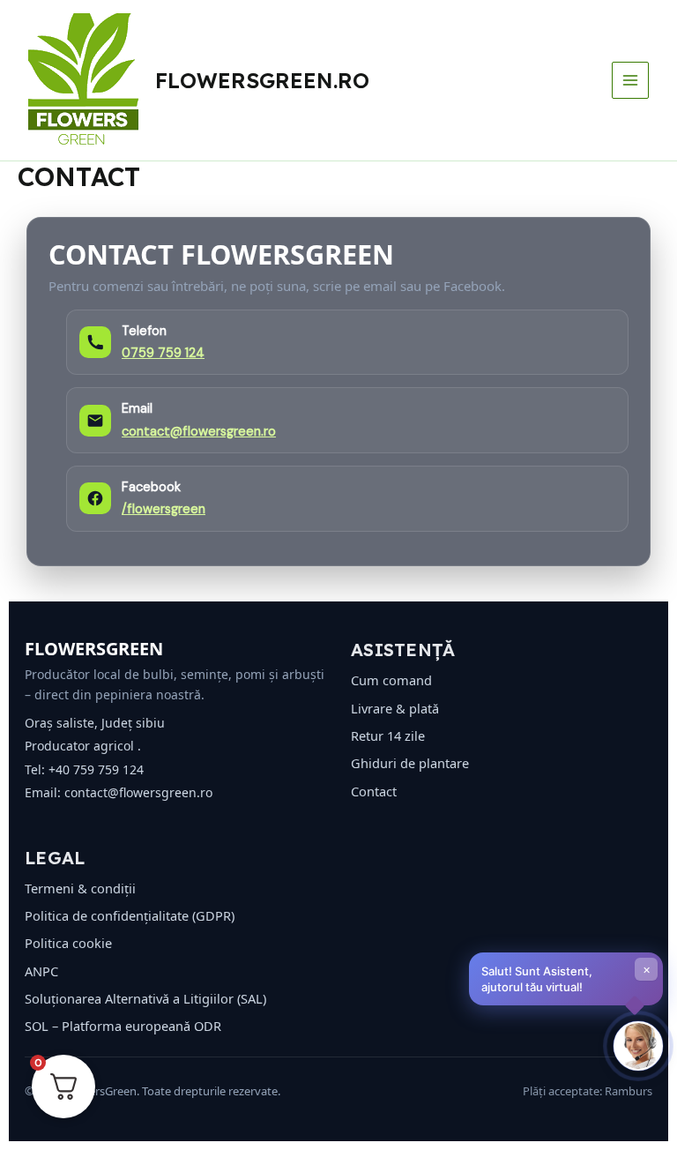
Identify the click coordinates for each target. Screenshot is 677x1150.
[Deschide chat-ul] (638, 1046)
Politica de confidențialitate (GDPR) (129, 915)
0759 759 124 (163, 353)
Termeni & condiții (80, 888)
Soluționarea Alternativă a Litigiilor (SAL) (145, 998)
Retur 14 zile (388, 735)
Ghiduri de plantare (410, 763)
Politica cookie (68, 943)
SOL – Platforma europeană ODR (123, 1025)
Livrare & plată (395, 708)
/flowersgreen (163, 509)
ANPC (41, 971)
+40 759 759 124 (96, 769)
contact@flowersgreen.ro (199, 431)
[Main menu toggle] (630, 80)
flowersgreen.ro (262, 80)
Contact (374, 791)
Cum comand (391, 680)
